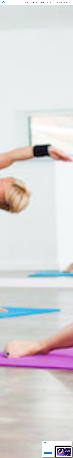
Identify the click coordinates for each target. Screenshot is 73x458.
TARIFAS (49, 2)
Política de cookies (55, 455)
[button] (70, 443)
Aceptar (48, 453)
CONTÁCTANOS (66, 2)
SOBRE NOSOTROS (34, 2)
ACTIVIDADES (42, 2)
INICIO (26, 2)
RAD (53, 2)
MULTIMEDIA (59, 2)
